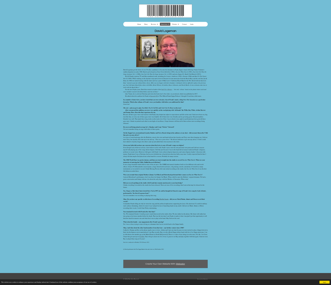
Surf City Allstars (166, 89)
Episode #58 (154, 96)
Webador (180, 264)
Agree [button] (324, 282)
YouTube (141, 237)
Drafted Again (164, 199)
